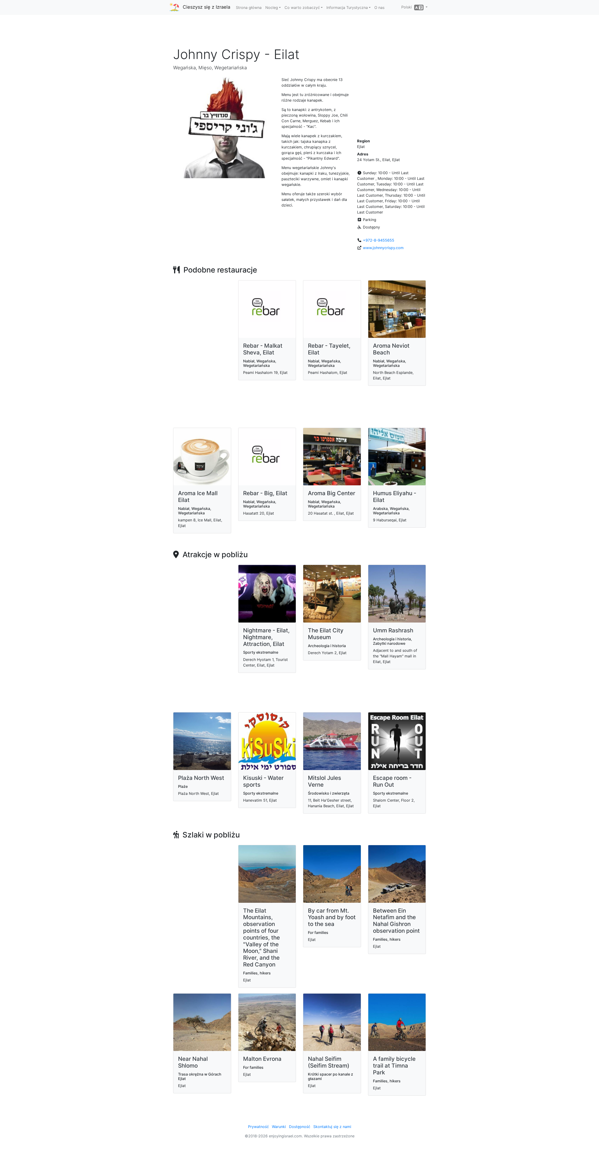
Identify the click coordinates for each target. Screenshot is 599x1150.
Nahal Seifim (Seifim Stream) (328, 1062)
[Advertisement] (299, 32)
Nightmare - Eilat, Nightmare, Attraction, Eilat (266, 637)
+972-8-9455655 (378, 240)
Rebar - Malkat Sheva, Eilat (262, 349)
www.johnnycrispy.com (383, 247)
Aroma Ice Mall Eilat (198, 496)
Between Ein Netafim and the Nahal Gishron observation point (396, 920)
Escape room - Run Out (392, 781)
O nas (379, 7)
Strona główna (249, 7)
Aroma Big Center (331, 493)
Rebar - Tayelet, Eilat (329, 349)
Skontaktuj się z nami (332, 1126)
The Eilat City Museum (325, 634)
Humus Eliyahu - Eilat (394, 496)
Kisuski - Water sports (263, 781)
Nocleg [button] (271, 7)
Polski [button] (407, 7)
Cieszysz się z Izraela (206, 7)
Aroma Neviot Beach (391, 349)
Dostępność (299, 1126)
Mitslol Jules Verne (324, 781)
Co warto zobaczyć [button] (302, 7)
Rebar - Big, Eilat (265, 493)
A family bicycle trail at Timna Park (394, 1065)
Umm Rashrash (393, 630)
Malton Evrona (262, 1058)
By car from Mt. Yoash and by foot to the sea (332, 917)
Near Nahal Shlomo (193, 1062)
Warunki (279, 1126)
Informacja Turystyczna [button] (347, 7)
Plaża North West (201, 777)
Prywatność (258, 1126)
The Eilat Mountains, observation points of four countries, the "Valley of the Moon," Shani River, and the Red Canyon (261, 937)
